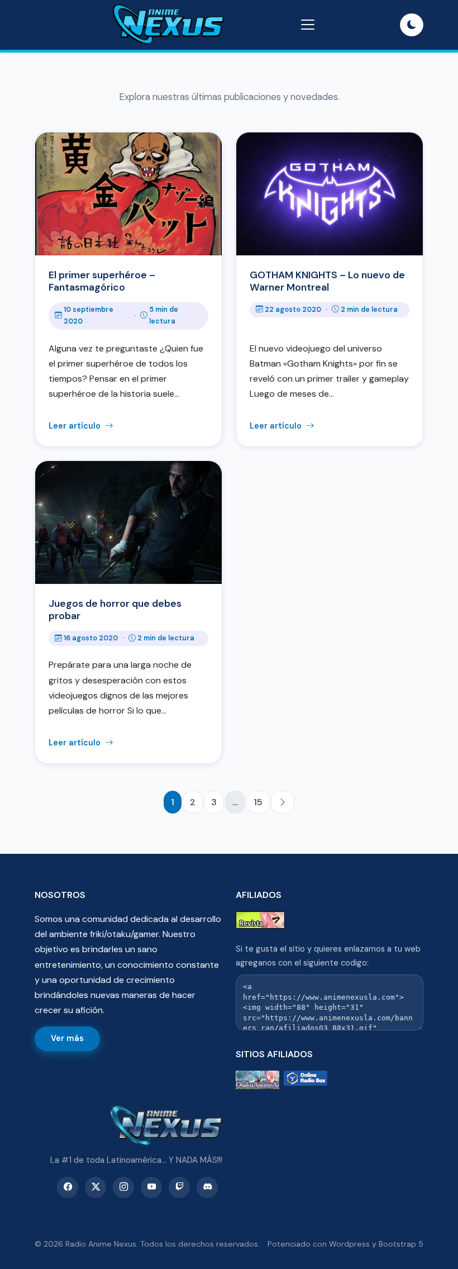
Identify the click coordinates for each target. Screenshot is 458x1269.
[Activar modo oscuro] (411, 25)
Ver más (67, 1038)
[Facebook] (67, 1187)
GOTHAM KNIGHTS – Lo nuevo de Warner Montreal (327, 281)
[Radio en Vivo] (305, 1080)
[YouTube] (151, 1187)
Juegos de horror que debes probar (115, 609)
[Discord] (207, 1187)
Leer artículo (76, 426)
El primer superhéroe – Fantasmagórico (102, 281)
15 (258, 802)
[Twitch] (179, 1187)
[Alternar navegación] (308, 24)
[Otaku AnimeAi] (257, 1080)
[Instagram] (123, 1187)
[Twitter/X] (95, 1187)
